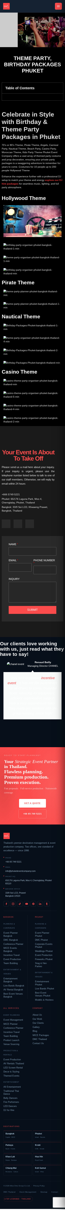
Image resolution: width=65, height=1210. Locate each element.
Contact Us (38, 1043)
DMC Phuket (41, 940)
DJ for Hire (8, 1110)
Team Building (10, 963)
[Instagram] (13, 904)
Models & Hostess (44, 1000)
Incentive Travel (11, 955)
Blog (35, 1031)
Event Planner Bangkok (10, 934)
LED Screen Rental (13, 1068)
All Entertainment (12, 1087)
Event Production (12, 959)
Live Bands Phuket (44, 988)
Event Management (13, 1020)
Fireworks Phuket (44, 959)
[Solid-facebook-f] (6, 523)
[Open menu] (58, 6)
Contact (54, 1192)
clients (18, 643)
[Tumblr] (47, 904)
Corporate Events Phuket (44, 945)
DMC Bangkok (10, 940)
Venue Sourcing (11, 1044)
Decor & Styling (11, 1072)
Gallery (36, 1027)
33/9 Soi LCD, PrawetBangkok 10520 (15, 894)
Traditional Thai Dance (11, 1092)
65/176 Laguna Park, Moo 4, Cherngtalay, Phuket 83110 (28, 882)
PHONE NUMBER (44, 561)
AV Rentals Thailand (13, 1063)
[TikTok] (20, 904)
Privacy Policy (39, 1186)
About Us (37, 1015)
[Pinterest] (33, 904)
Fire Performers (11, 1102)
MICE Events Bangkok (10, 949)
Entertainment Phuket (42, 983)
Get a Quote (32, 803)
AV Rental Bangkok (13, 990)
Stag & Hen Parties (41, 965)
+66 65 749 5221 (32, 814)
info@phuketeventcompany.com (20, 871)
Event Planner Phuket (42, 934)
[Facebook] (6, 904)
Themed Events (11, 1076)
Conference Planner (13, 944)
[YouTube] (26, 904)
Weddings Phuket (44, 951)
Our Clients (38, 1023)
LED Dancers (10, 1106)
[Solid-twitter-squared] (18, 523)
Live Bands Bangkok (13, 986)
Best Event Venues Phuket (42, 994)
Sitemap (43, 1192)
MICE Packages (41, 1035)
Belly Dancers (10, 1098)
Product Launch (11, 1040)
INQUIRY (14, 579)
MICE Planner (10, 1024)
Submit (32, 609)
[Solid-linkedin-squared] (29, 523)
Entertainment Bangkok (10, 980)
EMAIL (13, 560)
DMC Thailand (40, 1039)
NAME (13, 544)
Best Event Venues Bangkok (13, 995)
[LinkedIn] (40, 904)
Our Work (37, 1019)
